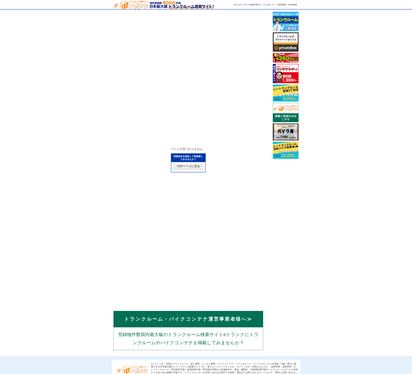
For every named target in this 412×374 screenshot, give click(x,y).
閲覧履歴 (282, 5)
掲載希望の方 (256, 5)
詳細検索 (293, 5)
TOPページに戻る (188, 166)
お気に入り (270, 5)
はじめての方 (241, 5)
